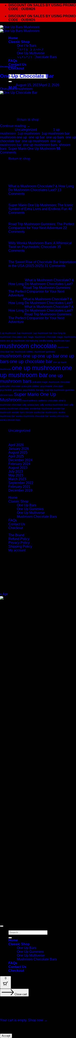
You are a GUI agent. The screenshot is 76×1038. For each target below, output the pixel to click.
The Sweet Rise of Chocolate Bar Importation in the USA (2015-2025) (42, 264)
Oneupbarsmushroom (16, 89)
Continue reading (15, 126)
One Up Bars (26, 505)
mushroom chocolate (28, 345)
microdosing (32, 340)
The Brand (16, 535)
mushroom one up (18, 356)
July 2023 (15, 471)
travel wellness (30, 400)
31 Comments (55, 266)
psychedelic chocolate (51, 386)
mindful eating (46, 340)
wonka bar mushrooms (46, 412)
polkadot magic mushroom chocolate (51, 382)
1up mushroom (29, 133)
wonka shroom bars (10, 420)
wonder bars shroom (22, 412)
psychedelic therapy (33, 390)
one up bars (55, 137)
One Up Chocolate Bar (27, 76)
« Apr (4, 594)
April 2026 (16, 445)
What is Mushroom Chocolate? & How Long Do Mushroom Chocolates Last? (41, 188)
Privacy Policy (19, 542)
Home (13, 38)
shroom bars (6, 395)
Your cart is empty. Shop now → (24, 1020)
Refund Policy (19, 539)
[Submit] (10, 81)
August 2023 (17, 467)
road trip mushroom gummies (60, 390)
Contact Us (17, 64)
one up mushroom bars (40, 145)
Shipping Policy (20, 546)
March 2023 (17, 479)
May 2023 (15, 475)
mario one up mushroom (12, 340)
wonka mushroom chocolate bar (32, 416)
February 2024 (19, 464)
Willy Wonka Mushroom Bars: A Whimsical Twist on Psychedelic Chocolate (40, 245)
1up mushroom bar (55, 133)
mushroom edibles (24, 351)
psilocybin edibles (30, 386)
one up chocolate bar (31, 361)
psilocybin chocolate (10, 386)
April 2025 (16, 456)
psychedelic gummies (11, 390)
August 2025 (17, 452)
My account (17, 550)
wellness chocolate (48, 400)
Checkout (16, 68)
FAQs (12, 61)
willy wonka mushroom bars (54, 405)
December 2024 (20, 460)
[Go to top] (1, 926)
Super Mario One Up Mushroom (32, 148)
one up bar (37, 137)
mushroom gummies (44, 351)
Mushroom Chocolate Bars (37, 57)
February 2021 (19, 486)
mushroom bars (62, 340)
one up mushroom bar (36, 371)
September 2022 (20, 483)
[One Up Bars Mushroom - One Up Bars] (19, 29)
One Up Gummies (30, 509)
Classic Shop (19, 42)
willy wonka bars (30, 405)
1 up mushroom (8, 333)
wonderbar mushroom (41, 408)
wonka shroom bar (59, 416)
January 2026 (18, 449)
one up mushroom (35, 141)
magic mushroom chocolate (42, 337)
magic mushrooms (66, 337)
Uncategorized (8, 66)
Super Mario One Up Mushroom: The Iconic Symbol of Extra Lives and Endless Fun (40, 207)
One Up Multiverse (31, 513)
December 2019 (20, 490)
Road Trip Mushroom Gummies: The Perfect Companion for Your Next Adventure (41, 226)
